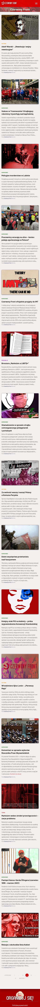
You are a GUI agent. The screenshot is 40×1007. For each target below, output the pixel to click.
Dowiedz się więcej (15, 774)
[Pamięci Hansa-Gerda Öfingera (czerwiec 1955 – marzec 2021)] (20, 860)
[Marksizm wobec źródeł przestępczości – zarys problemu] (20, 796)
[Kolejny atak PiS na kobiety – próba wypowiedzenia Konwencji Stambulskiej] (20, 601)
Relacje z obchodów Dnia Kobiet (16, 944)
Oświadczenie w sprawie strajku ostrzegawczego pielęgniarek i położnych (16, 428)
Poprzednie (8, 975)
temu (13, 72)
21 (15, 978)
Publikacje (5, 360)
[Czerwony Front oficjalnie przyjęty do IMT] (20, 282)
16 (31, 975)
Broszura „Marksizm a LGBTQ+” (15, 363)
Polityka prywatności (20, 1005)
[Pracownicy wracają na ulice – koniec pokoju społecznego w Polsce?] (20, 217)
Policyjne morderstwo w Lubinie (16, 175)
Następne (21, 978)
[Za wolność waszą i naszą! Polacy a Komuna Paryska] (20, 473)
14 (22, 975)
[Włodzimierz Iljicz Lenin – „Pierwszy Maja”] (20, 666)
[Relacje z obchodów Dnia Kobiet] (20, 925)
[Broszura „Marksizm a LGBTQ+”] (20, 344)
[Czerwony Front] (15, 3)
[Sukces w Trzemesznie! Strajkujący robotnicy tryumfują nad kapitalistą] (20, 91)
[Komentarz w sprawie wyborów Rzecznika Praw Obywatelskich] (20, 730)
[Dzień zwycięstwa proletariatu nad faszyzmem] (20, 537)
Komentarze (5, 108)
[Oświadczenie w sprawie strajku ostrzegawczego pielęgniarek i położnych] (20, 405)
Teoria (3, 812)
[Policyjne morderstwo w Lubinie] (20, 156)
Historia (4, 43)
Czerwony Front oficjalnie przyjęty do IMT (20, 301)
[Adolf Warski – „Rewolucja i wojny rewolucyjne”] (20, 27)
